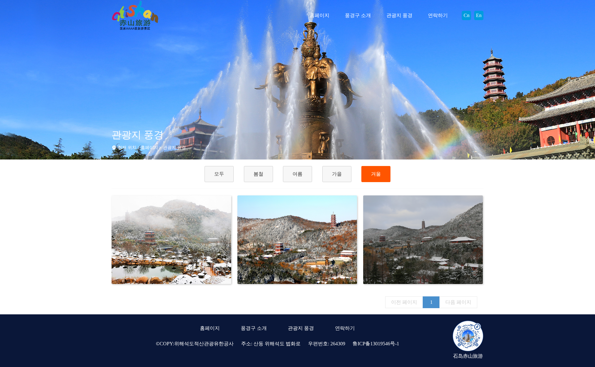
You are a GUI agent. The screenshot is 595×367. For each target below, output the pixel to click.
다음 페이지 (458, 302)
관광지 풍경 (399, 15)
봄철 (258, 174)
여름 (297, 174)
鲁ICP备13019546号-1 (376, 343)
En (479, 15)
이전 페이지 (404, 302)
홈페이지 (319, 15)
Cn (466, 15)
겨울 (376, 174)
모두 (219, 174)
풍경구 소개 (358, 15)
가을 (337, 174)
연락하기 (438, 15)
